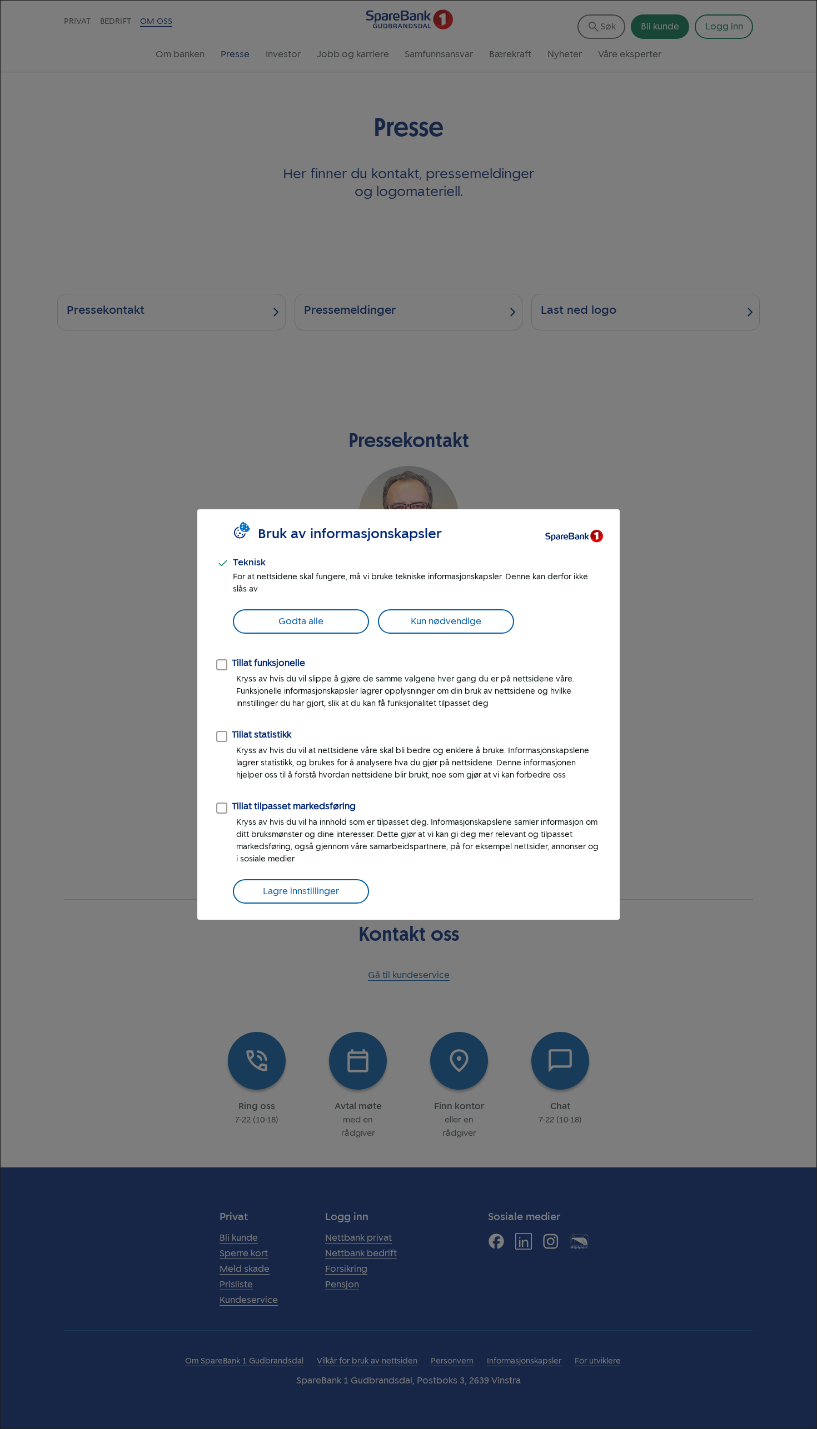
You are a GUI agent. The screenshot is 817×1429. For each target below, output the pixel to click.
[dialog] (408, 714)
